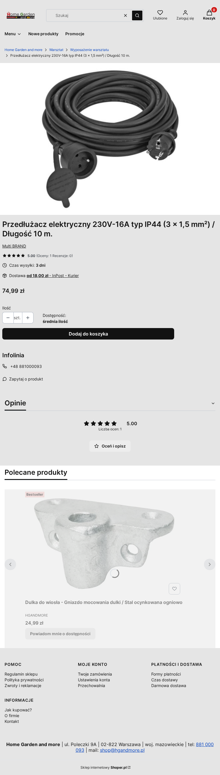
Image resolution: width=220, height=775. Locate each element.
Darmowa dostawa (168, 685)
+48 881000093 (26, 366)
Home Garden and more (23, 50)
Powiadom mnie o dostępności (60, 633)
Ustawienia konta (94, 679)
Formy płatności (166, 674)
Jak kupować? (18, 709)
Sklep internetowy (103, 767)
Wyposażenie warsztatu (89, 50)
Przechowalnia (91, 685)
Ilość (6, 307)
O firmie (12, 715)
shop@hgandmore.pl (122, 750)
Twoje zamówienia (95, 674)
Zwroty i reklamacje (23, 685)
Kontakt (12, 721)
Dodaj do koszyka (88, 334)
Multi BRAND (14, 246)
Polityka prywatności (24, 679)
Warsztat (56, 50)
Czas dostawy (164, 679)
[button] (137, 15)
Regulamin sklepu (21, 674)
